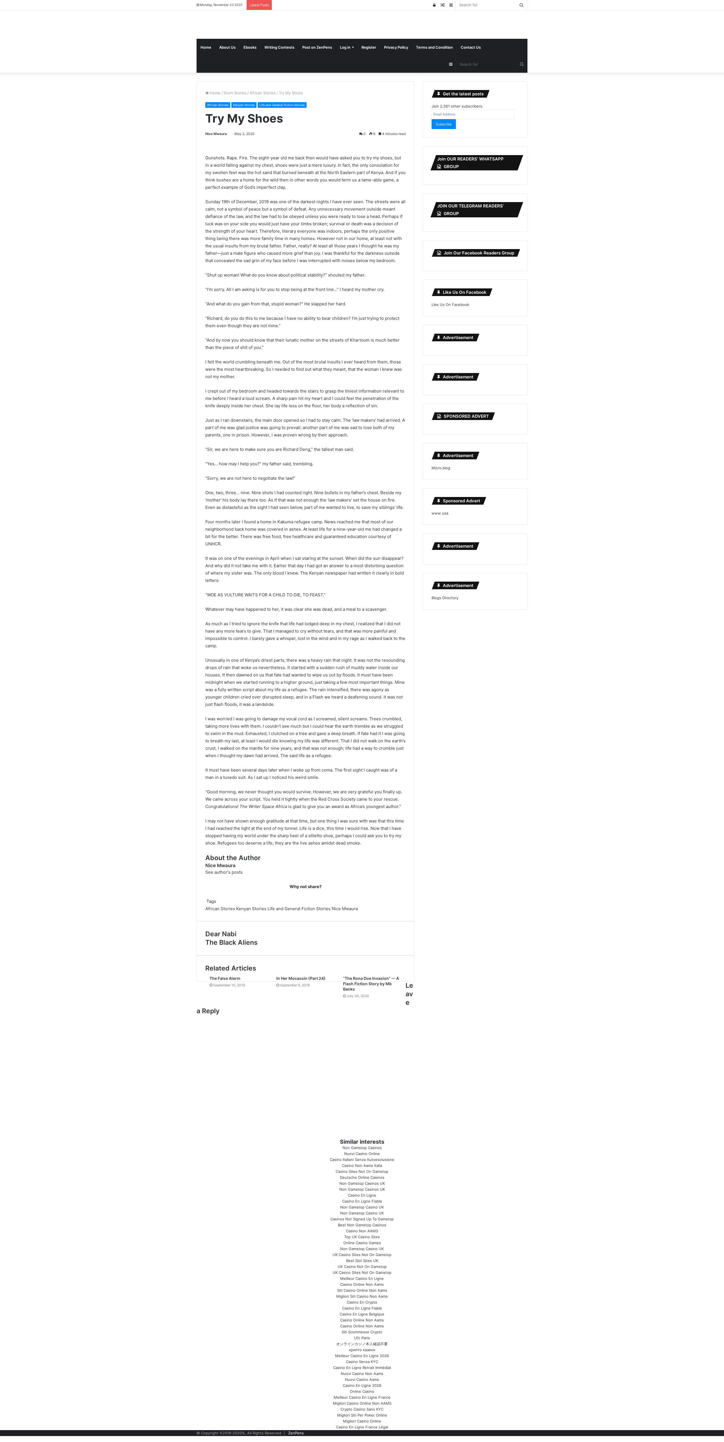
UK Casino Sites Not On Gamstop (362, 1254)
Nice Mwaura (216, 134)
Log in (345, 47)
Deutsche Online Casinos (362, 1177)
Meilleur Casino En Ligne (362, 1278)
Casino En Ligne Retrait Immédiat (362, 1367)
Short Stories (235, 93)
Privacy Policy (396, 47)
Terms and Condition (434, 47)
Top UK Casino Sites (362, 1237)
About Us (227, 47)
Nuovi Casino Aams (362, 1379)
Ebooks (250, 47)
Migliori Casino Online (362, 1421)
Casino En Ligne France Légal (362, 1427)
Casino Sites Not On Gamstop (362, 1171)
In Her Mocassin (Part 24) (301, 978)
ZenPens (296, 1433)
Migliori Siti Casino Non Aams (362, 1296)
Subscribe (444, 124)
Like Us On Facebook (464, 292)
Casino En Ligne (362, 1195)
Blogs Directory (445, 597)
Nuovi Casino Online (362, 1153)
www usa (440, 513)
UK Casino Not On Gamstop (362, 1266)
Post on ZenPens (317, 47)
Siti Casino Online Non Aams (362, 1290)
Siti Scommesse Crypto (362, 1332)
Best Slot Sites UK (362, 1260)
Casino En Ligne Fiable (362, 1201)
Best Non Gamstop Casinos (362, 1225)
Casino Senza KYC (362, 1361)
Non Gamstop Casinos (362, 1147)
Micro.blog (441, 468)
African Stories (263, 93)
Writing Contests (279, 47)
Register (368, 47)
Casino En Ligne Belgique (362, 1314)
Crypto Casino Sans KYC (362, 1409)
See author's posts (224, 872)
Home (206, 47)
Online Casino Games (362, 1242)
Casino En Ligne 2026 (362, 1385)
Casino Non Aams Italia (362, 1165)
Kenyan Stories (244, 105)
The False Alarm (225, 978)
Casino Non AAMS (362, 1231)
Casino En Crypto (362, 1302)
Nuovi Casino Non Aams (362, 1373)
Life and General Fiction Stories (282, 105)
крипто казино (362, 1349)
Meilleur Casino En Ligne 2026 (362, 1355)
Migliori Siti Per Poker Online (362, 1415)
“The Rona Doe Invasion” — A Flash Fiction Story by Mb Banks (371, 983)
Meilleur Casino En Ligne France (362, 1397)
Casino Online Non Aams (362, 1284)
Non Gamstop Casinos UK (362, 1183)
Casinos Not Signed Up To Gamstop (362, 1219)
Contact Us (471, 47)
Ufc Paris (362, 1338)
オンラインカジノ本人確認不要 (362, 1344)
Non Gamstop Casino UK (362, 1207)
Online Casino (362, 1391)
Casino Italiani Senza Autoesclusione (362, 1159)
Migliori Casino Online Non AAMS (362, 1403)
